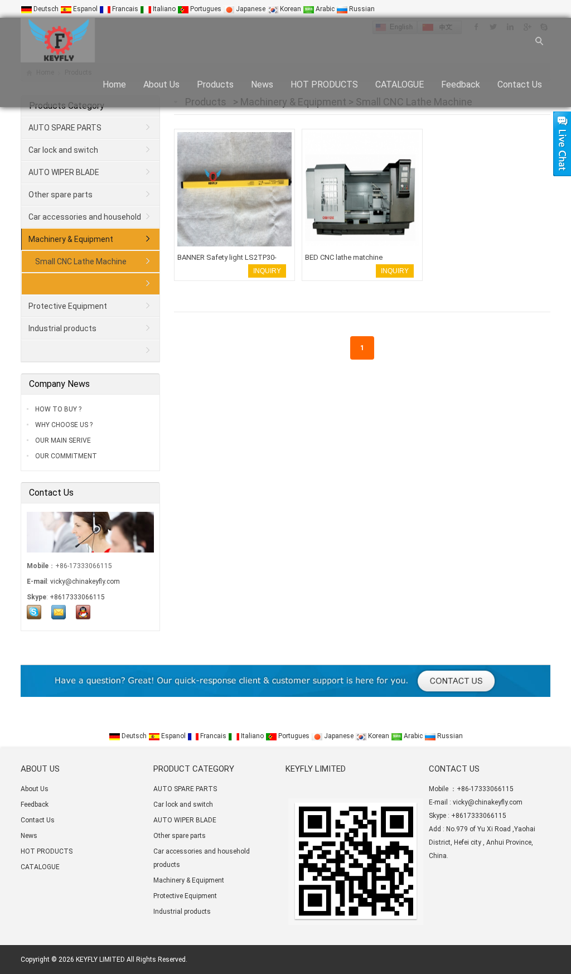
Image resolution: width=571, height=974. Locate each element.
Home (114, 84)
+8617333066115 (77, 597)
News (262, 84)
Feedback (460, 84)
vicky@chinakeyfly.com (85, 581)
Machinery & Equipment (70, 239)
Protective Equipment (67, 306)
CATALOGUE (399, 84)
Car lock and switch (63, 150)
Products (215, 84)
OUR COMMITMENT (65, 456)
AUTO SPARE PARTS (64, 127)
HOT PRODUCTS (324, 84)
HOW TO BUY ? (57, 409)
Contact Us (519, 84)
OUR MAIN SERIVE (62, 440)
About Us (161, 84)
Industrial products (62, 328)
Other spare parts (60, 194)
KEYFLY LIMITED (100, 959)
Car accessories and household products (81, 220)
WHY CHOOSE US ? (63, 425)
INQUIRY (267, 271)
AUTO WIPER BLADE (63, 172)
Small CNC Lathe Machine (81, 261)
